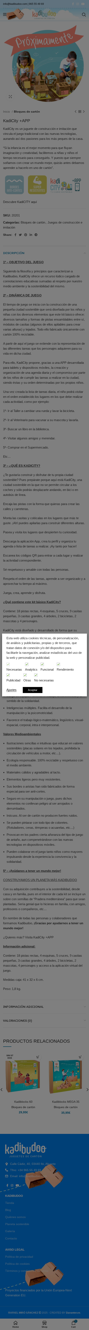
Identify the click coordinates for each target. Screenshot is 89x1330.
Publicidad (13, 680)
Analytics (31, 669)
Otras (27, 680)
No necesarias (44, 680)
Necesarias (14, 669)
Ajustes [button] (11, 690)
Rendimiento (65, 669)
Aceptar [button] (32, 690)
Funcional (47, 669)
